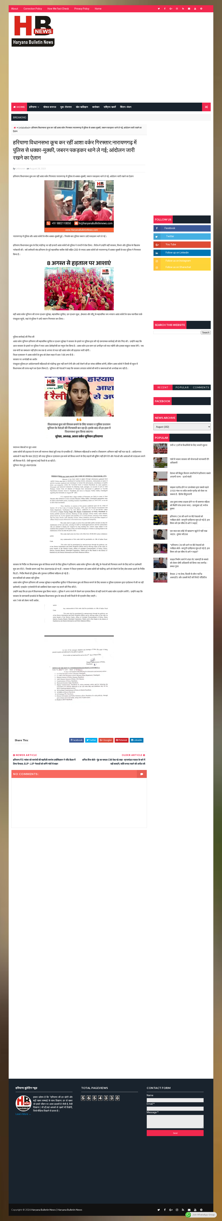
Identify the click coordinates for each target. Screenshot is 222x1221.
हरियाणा (33, 106)
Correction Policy (33, 8)
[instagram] (177, 8)
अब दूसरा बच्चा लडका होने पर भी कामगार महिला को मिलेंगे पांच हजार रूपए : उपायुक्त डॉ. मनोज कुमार (190, 505)
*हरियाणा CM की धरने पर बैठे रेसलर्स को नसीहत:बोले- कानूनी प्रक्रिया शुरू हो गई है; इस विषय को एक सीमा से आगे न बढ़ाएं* (190, 548)
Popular (182, 387)
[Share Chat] (207, 8)
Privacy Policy (81, 8)
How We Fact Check (58, 8)
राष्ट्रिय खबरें (110, 106)
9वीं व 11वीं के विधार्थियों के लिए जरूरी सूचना (188, 445)
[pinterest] (201, 8)
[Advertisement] (111, 76)
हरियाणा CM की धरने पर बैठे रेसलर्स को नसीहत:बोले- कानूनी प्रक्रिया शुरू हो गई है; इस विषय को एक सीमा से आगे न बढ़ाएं (190, 520)
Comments (201, 387)
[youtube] (195, 8)
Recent (163, 387)
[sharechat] (207, 1209)
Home (98, 8)
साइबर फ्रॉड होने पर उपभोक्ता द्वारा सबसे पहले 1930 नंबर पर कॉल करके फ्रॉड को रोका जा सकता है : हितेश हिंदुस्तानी (189, 490)
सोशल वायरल (49, 106)
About (14, 8)
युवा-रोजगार (66, 106)
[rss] (183, 8)
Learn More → (23, 1114)
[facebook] (164, 8)
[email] (189, 8)
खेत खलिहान (82, 106)
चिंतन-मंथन (125, 106)
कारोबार (96, 106)
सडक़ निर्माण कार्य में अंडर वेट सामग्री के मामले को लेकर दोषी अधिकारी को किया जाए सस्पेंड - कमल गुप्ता (189, 563)
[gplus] (170, 8)
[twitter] (158, 8)
